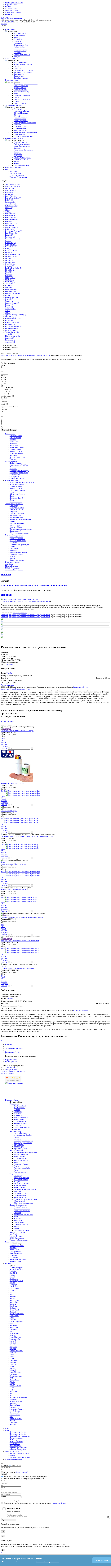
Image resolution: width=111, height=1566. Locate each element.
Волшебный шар (20, 119)
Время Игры (11, 297)
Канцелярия (14, 1257)
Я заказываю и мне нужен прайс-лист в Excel (24, 1479)
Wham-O (9, 287)
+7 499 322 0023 (7, 22)
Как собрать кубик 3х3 (18, 1434)
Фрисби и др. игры (21, 78)
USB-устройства (16, 1253)
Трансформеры (15, 1251)
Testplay (9, 283)
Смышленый (11, 330)
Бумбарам (10, 291)
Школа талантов (12, 336)
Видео (3, 862)
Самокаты (17, 68)
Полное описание (7, 685)
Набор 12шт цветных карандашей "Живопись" (18, 968)
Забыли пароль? (22, 1472)
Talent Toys (10, 204)
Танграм (17, 57)
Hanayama (10, 243)
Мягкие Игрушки (16, 173)
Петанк (16, 66)
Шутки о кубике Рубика (18, 1448)
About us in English (8, 1073)
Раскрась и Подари (13, 326)
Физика (17, 161)
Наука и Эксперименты (14, 138)
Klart (8, 248)
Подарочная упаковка (18, 1259)
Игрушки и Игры (11, 1100)
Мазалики (10, 316)
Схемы (7, 1430)
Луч (8, 313)
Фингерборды (19, 76)
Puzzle (9, 276)
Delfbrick (10, 229)
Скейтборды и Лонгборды (23, 70)
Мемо (16, 93)
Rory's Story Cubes (13, 198)
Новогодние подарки (13, 167)
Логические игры (20, 49)
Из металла (18, 43)
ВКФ (8, 295)
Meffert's (17, 37)
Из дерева (17, 41)
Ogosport (9, 266)
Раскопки (17, 125)
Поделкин (10, 320)
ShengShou (10, 278)
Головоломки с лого (17, 1246)
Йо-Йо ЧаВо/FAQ (16, 1442)
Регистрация (16, 1465)
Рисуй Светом (11, 328)
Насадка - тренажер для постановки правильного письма (22, 917)
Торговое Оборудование (19, 177)
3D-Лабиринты (19, 35)
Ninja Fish (10, 264)
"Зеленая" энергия (20, 142)
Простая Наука (12, 322)
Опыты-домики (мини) (22, 158)
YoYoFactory (11, 206)
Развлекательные (20, 103)
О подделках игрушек (18, 1449)
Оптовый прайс (11, 8)
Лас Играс (10, 309)
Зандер (9, 301)
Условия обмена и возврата (20, 1457)
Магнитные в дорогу (21, 92)
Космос (16, 152)
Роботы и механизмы (22, 144)
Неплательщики (15, 1446)
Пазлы (16, 97)
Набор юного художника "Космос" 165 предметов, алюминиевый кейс (27, 836)
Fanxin (9, 235)
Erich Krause (11, 233)
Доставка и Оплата (12, 10)
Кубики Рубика (19, 47)
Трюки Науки (12, 332)
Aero (8, 212)
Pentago (9, 192)
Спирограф (18, 109)
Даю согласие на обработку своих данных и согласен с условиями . (34, 1503)
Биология (17, 148)
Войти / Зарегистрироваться (11, 18)
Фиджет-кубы (19, 74)
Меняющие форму (20, 51)
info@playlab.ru (11, 1069)
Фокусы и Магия (20, 130)
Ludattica (9, 252)
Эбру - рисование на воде (23, 136)
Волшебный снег (12, 293)
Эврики (9, 338)
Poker (8, 274)
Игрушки (8, 1044)
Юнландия (10, 340)
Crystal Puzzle (11, 227)
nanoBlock (13, 171)
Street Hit (10, 282)
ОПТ (7, 1428)
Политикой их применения (47, 1562)
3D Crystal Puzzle (20, 33)
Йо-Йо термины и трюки (19, 1440)
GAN (8, 241)
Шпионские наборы (21, 165)
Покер (16, 101)
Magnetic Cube (12, 256)
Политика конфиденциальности (13, 1071)
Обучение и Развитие (22, 95)
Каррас (9, 307)
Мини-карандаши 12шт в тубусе (13, 783)
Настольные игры (11, 80)
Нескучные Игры (13, 318)
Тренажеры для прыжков (23, 72)
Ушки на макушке (13, 184)
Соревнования (15, 1444)
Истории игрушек (16, 1438)
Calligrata (9, 225)
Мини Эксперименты (22, 146)
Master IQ (10, 258)
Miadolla (10, 262)
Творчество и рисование (14, 105)
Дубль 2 (9, 299)
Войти (6, 1465)
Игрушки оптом (11, 5)
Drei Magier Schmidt (13, 231)
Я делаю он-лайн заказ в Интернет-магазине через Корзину (25, 1476)
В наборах (17, 53)
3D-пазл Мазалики (21, 113)
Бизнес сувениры (11, 1061)
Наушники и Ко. (16, 1261)
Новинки (6, 594)
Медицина (18, 156)
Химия (16, 163)
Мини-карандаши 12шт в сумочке (13, 864)
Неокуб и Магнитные (22, 55)
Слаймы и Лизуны (21, 160)
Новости (6, 574)
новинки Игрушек (20, 613)
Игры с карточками (21, 86)
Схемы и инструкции (13, 12)
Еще (6, 169)
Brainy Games (11, 219)
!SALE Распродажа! (17, 175)
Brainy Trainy (11, 217)
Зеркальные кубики (21, 45)
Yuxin (9, 208)
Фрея (8, 334)
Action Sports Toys (13, 186)
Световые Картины (21, 126)
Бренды (8, 6)
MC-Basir (9, 260)
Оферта (12, 1455)
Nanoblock (10, 190)
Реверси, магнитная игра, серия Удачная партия (18, 601)
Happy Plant (11, 245)
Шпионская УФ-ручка (9, 811)
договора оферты (59, 1503)
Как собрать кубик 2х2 (18, 1432)
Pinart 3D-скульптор (21, 117)
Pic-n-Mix (10, 270)
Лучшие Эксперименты (15, 315)
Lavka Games (11, 250)
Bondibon (10, 214)
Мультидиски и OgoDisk (23, 64)
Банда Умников (12, 289)
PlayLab (9, 194)
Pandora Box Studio (13, 268)
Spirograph (10, 202)
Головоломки (10, 29)
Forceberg (10, 237)
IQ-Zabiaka (10, 247)
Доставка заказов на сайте (19, 1453)
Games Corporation (13, 239)
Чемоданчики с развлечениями (25, 132)
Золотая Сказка (12, 303)
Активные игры (11, 58)
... (1, 721)
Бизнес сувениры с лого (14, 3)
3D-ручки (17, 115)
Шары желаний (19, 134)
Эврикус (10, 342)
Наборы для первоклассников (25, 123)
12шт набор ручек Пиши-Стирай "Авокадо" (17, 731)
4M (7, 210)
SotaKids (9, 280)
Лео (7, 311)
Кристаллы (18, 154)
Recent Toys (18, 39)
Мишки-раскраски (21, 121)
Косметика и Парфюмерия (23, 150)
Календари (14, 1255)
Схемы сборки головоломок (20, 1436)
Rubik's (9, 200)
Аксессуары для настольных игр (26, 84)
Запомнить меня (9, 1472)
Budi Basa (10, 223)
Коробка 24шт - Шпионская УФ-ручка (15, 889)
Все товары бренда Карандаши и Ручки (15, 689)
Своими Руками (20, 128)
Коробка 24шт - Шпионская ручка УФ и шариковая (20, 941)
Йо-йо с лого (14, 1250)
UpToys (9, 285)
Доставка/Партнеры (12, 1451)
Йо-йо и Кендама (20, 62)
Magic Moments (12, 254)
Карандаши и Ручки (21, 111)
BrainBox (10, 215)
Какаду (9, 305)
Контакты (8, 14)
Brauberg (10, 221)
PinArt (9, 272)
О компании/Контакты (13, 1459)
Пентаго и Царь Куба (22, 99)
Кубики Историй (20, 88)
